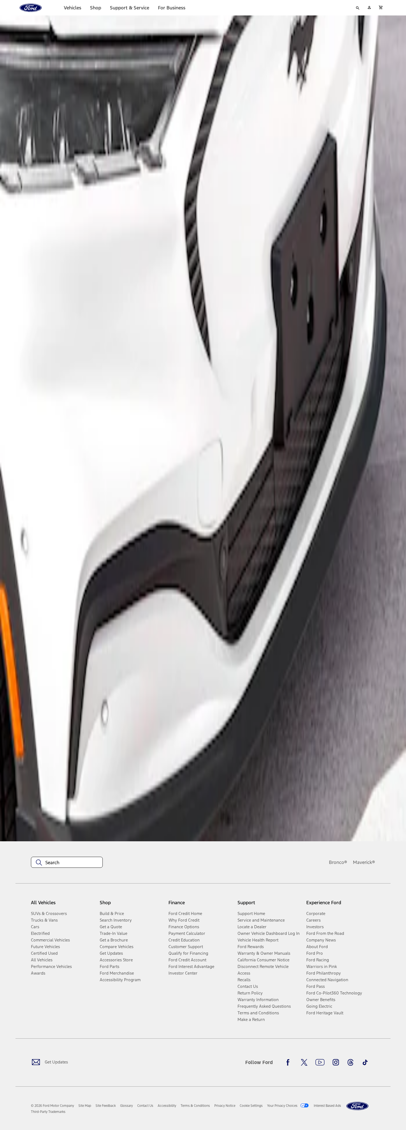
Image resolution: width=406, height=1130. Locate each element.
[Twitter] (304, 1062)
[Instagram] (336, 1062)
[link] (84, 1106)
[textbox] (67, 862)
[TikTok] (365, 1062)
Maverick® (364, 862)
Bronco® (338, 862)
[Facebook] (289, 1062)
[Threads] (350, 1062)
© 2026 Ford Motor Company (52, 1106)
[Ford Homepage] (357, 1106)
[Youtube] (320, 1062)
